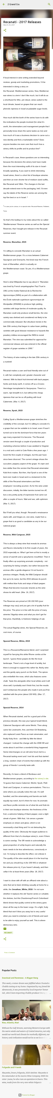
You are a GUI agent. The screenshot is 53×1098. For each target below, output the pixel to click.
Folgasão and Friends (11, 1067)
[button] (5, 30)
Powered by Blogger (28, 1095)
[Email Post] (5, 930)
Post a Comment (9, 952)
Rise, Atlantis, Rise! (10, 1023)
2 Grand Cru (13, 4)
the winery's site (41, 778)
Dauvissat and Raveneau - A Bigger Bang (20, 978)
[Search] (49, 4)
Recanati (8, 933)
